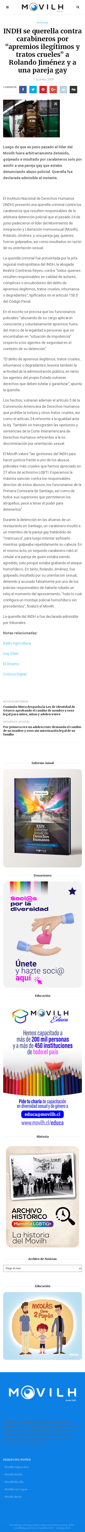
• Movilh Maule (12, 1474)
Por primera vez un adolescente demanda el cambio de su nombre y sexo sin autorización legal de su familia (42, 730)
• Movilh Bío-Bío (13, 1481)
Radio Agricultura (17, 643)
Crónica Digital (14, 674)
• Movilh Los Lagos (15, 1489)
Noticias (42, 22)
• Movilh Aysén (12, 1496)
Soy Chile (10, 653)
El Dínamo (11, 664)
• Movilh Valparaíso (16, 1467)
